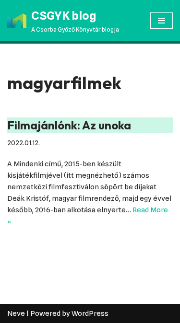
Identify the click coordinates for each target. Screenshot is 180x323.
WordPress (90, 313)
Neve (16, 313)
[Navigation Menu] (161, 20)
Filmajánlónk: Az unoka (69, 125)
